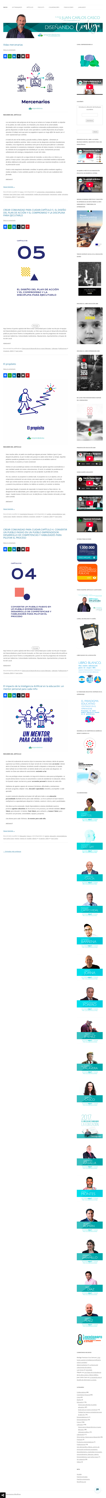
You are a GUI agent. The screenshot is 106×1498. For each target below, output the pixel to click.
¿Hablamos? (82, 7)
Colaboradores (54, 7)
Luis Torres (80, 1370)
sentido (38, 516)
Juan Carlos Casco (15, 194)
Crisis (21, 192)
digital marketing (82, 1365)
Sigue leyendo (9, 187)
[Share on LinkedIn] (14, 56)
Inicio (5, 7)
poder (59, 194)
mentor (17, 838)
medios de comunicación (41, 194)
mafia (22, 194)
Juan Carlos (20, 197)
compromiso (41, 192)
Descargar (35, 326)
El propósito (9, 363)
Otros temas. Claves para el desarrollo (88, 1437)
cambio (49, 514)
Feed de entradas (82, 1477)
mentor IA (23, 838)
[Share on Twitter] (19, 56)
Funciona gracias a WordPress (12, 1494)
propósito (32, 516)
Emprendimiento (82, 1420)
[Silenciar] (97, 464)
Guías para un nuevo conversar (87, 1410)
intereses (6, 194)
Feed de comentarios (83, 1479)
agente (47, 836)
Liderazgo (55, 348)
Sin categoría (81, 1459)
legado (14, 516)
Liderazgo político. (83, 1432)
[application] (90, 458)
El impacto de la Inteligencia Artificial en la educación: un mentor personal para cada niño (33, 687)
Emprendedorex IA (82, 1417)
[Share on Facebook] (5, 56)
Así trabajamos (17, 7)
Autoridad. (89, 1370)
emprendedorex (50, 192)
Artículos (30, 7)
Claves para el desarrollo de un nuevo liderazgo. (36, 348)
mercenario (53, 194)
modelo (29, 838)
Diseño (79, 1400)
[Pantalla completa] (100, 464)
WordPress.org (81, 1482)
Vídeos (79, 1462)
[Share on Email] (23, 56)
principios (65, 194)
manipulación (29, 194)
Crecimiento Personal (26, 514)
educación (53, 836)
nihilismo (26, 516)
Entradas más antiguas (12, 851)
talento (34, 838)
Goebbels (59, 192)
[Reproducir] (79, 464)
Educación (23, 836)
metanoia (19, 516)
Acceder (79, 1474)
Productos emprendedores (85, 1442)
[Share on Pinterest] (28, 56)
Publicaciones (68, 7)
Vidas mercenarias (13, 44)
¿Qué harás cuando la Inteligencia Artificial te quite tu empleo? (89, 1360)
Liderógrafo (80, 1434)
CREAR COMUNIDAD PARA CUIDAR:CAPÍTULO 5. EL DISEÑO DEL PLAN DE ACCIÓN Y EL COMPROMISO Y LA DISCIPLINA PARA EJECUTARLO (34, 212)
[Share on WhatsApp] (10, 56)
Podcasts (41, 7)
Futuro (29, 836)
